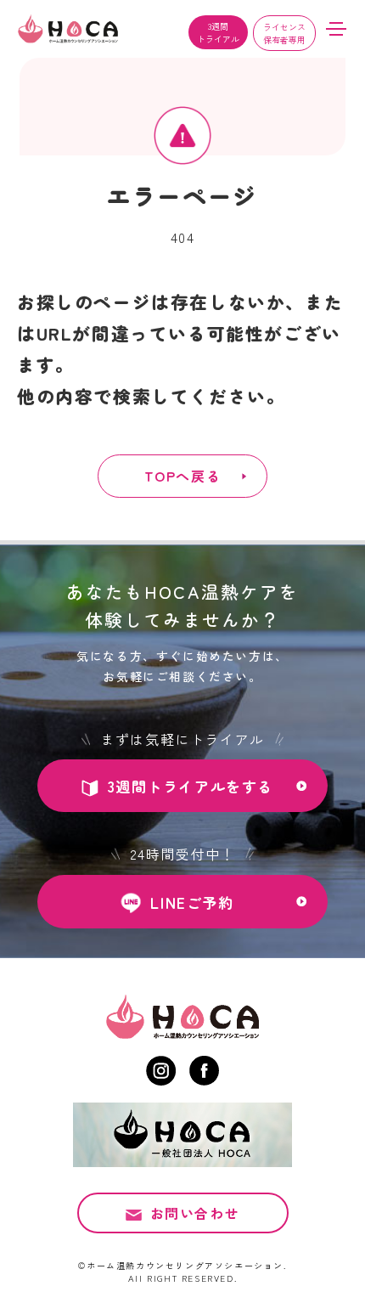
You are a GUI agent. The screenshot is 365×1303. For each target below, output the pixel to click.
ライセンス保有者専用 (284, 33)
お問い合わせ (195, 1213)
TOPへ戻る (183, 475)
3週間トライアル (218, 32)
